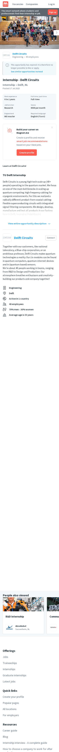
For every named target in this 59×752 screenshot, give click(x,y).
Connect (51, 237)
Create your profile (13, 696)
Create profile (26, 152)
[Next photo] (53, 32)
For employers (11, 715)
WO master (9, 116)
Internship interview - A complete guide (25, 743)
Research (8, 107)
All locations (9, 709)
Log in (51, 4)
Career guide (10, 730)
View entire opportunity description (27, 223)
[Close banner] (52, 128)
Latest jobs (9, 681)
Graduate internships (14, 675)
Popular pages (11, 703)
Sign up (52, 12)
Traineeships (10, 663)
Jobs (5, 657)
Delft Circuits (20, 53)
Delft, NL (23, 85)
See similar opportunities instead (27, 71)
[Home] (5, 4)
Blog (5, 736)
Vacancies (17, 4)
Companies (32, 4)
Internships (9, 669)
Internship (9, 85)
